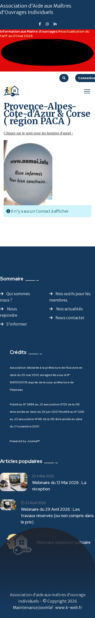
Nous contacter (70, 317)
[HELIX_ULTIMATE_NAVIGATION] (87, 91)
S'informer (16, 324)
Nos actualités (69, 308)
